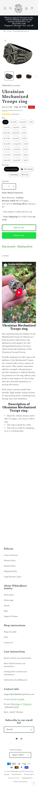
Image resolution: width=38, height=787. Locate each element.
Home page (8, 600)
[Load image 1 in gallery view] (9, 76)
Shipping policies (24, 246)
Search (7, 605)
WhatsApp (15, 704)
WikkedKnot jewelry (18, 771)
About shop (9, 595)
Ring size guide (8, 246)
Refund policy (17, 774)
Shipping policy (27, 778)
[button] (5, 8)
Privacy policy (29, 774)
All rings (9, 31)
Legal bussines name (12, 577)
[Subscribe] (31, 730)
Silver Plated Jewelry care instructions (14, 664)
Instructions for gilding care (15, 680)
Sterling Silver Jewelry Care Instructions (15, 673)
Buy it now (19, 235)
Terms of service (13, 778)
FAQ (6, 637)
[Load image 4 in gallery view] (29, 76)
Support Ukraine (11, 616)
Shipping (5, 110)
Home (4, 31)
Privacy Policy (10, 560)
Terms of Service (11, 555)
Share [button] (6, 256)
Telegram (27, 704)
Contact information (20, 782)
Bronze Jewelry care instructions (17, 658)
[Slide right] (36, 77)
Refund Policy (10, 566)
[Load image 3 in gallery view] (19, 76)
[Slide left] (2, 77)
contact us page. (17, 699)
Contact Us (8, 642)
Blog (6, 611)
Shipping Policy (10, 571)
